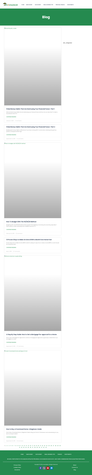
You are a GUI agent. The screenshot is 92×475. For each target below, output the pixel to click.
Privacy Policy (17, 465)
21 (40, 445)
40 (39, 447)
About (74, 465)
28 (55, 445)
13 (24, 445)
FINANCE (60, 454)
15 (28, 445)
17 (32, 445)
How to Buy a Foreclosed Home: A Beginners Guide (24, 429)
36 (30, 447)
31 (19, 447)
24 (46, 445)
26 (51, 445)
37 (32, 447)
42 (43, 447)
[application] (41, 4)
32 (21, 447)
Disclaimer (17, 469)
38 (35, 447)
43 (46, 447)
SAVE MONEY (38, 4)
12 (22, 445)
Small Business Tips (48, 4)
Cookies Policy (17, 467)
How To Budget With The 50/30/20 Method (21, 222)
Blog (75, 469)
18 (34, 445)
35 (28, 447)
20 (38, 445)
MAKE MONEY (29, 4)
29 (57, 445)
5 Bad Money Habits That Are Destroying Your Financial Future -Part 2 (30, 127)
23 (44, 445)
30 (60, 445)
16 (30, 445)
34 (26, 447)
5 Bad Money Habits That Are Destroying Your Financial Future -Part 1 (30, 109)
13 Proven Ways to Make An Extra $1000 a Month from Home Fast (29, 240)
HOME (22, 4)
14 (26, 445)
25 (49, 445)
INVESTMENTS (70, 4)
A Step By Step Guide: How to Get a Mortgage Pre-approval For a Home (31, 334)
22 (42, 445)
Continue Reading (11, 117)
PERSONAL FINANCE (60, 4)
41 (41, 447)
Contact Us (75, 467)
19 (36, 445)
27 (53, 445)
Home (22, 454)
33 (23, 447)
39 (37, 447)
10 (19, 445)
